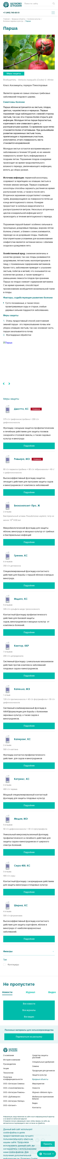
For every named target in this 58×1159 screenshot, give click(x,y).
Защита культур (39, 1075)
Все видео (29, 1016)
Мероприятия (38, 1084)
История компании (11, 1060)
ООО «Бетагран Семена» (14, 1084)
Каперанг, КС (22, 739)
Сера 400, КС (22, 865)
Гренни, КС (21, 555)
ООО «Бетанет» (10, 1105)
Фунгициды (13, 964)
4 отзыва (7, 911)
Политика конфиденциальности (13, 1078)
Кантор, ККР (21, 645)
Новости (36, 1088)
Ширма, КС (21, 905)
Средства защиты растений (40, 1056)
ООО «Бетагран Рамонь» (14, 1092)
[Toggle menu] (53, 13)
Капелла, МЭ (22, 688)
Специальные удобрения (43, 1062)
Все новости (29, 1003)
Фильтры (8, 951)
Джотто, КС (21, 408)
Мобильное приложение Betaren (43, 1098)
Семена (35, 1066)
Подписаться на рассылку (29, 1036)
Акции (6, 1068)
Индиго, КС (21, 598)
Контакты (36, 1107)
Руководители (9, 1064)
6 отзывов (7, 561)
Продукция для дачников (43, 1071)
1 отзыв (6, 695)
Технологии (8, 1073)
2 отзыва (7, 512)
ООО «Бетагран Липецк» (14, 1101)
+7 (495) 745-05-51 (11, 13)
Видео (35, 1103)
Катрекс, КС (21, 778)
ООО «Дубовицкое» (12, 1097)
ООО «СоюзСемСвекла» (13, 1088)
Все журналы (29, 1010)
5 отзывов (7, 605)
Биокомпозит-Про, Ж (27, 505)
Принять (47, 1144)
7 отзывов (7, 652)
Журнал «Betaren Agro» (42, 1092)
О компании (8, 1055)
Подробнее (29, 446)
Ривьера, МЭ (22, 458)
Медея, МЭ (21, 818)
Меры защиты (14, 73)
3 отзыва (7, 872)
